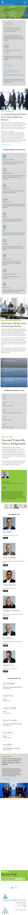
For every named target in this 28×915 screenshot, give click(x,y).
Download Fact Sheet (6, 144)
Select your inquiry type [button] (8, 879)
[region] (14, 9)
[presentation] (9, 523)
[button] (6, 506)
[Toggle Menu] (25, 3)
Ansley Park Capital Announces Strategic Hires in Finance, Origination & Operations (11, 762)
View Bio (6, 538)
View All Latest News (14, 798)
